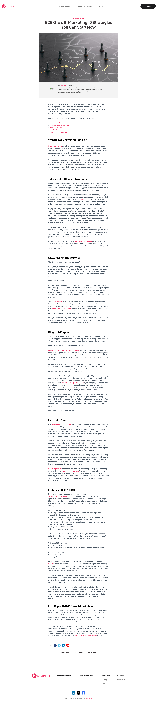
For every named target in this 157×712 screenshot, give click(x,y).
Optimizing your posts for (72, 383)
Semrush (103, 369)
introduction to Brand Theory (86, 636)
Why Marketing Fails (63, 6)
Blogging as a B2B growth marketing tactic (64, 350)
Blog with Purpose (56, 127)
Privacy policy (88, 698)
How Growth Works (85, 6)
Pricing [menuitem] (104, 680)
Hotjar (50, 564)
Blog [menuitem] (103, 683)
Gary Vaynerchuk (83, 199)
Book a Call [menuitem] (121, 680)
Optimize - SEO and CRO (59, 132)
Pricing (101, 6)
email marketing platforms (61, 308)
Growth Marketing (78, 18)
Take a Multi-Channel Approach (61, 123)
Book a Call (148, 6)
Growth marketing (55, 146)
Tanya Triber (63, 85)
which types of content (83, 241)
